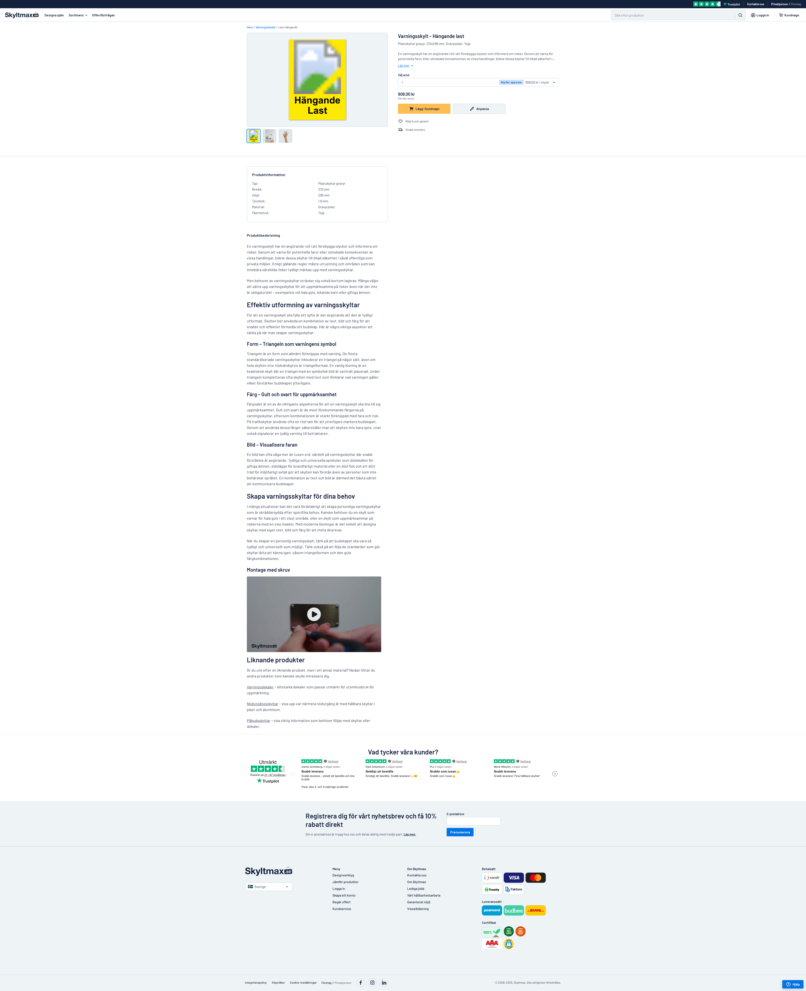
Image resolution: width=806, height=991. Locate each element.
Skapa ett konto (344, 895)
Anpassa (482, 109)
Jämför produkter (345, 882)
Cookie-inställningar (303, 982)
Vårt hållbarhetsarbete (424, 895)
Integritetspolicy (256, 982)
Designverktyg (343, 875)
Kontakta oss (417, 875)
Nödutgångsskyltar (262, 703)
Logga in (338, 888)
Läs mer (404, 65)
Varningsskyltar (266, 27)
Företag (796, 4)
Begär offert (341, 902)
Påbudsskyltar (258, 720)
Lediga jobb (415, 888)
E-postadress (455, 814)
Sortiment (76, 15)
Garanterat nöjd (418, 902)
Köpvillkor (278, 982)
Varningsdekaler (260, 687)
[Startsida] (284, 871)
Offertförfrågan (103, 15)
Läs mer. (410, 834)
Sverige (260, 887)
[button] (509, 944)
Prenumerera (460, 832)
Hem (250, 27)
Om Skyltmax (416, 882)
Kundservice (341, 909)
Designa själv (54, 15)
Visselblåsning (418, 909)
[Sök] (740, 15)
